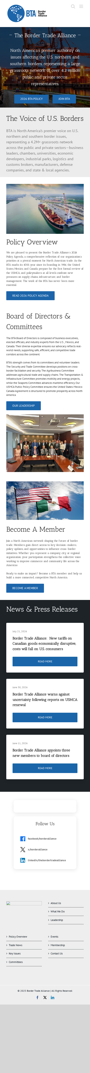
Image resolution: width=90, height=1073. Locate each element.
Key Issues (15, 953)
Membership (58, 945)
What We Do (58, 911)
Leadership (57, 920)
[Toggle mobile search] (73, 6)
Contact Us (57, 953)
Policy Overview (18, 936)
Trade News (15, 945)
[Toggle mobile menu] (81, 6)
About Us (56, 903)
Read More (45, 661)
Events (54, 936)
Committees (16, 962)
